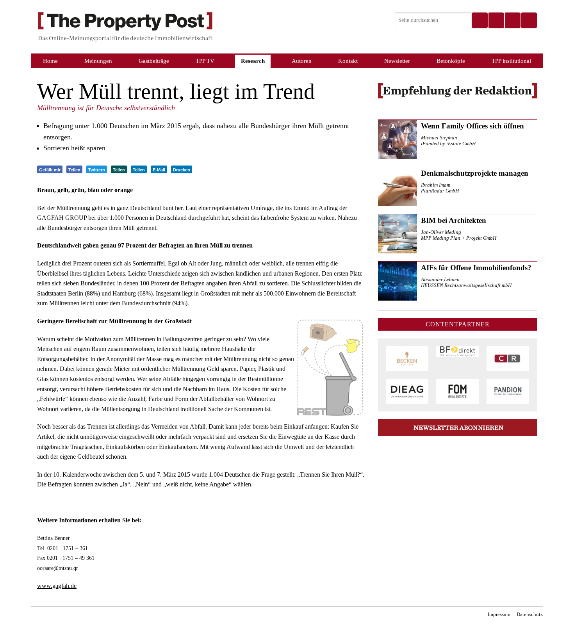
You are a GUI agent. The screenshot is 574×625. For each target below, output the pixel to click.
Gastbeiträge (154, 60)
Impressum (499, 614)
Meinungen (98, 60)
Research (253, 60)
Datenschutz (530, 614)
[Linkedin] (512, 20)
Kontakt (348, 60)
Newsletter (397, 60)
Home (50, 60)
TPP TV (205, 60)
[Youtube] (529, 20)
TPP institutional (511, 60)
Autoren (302, 60)
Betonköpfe (451, 60)
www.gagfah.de (57, 585)
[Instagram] (496, 20)
